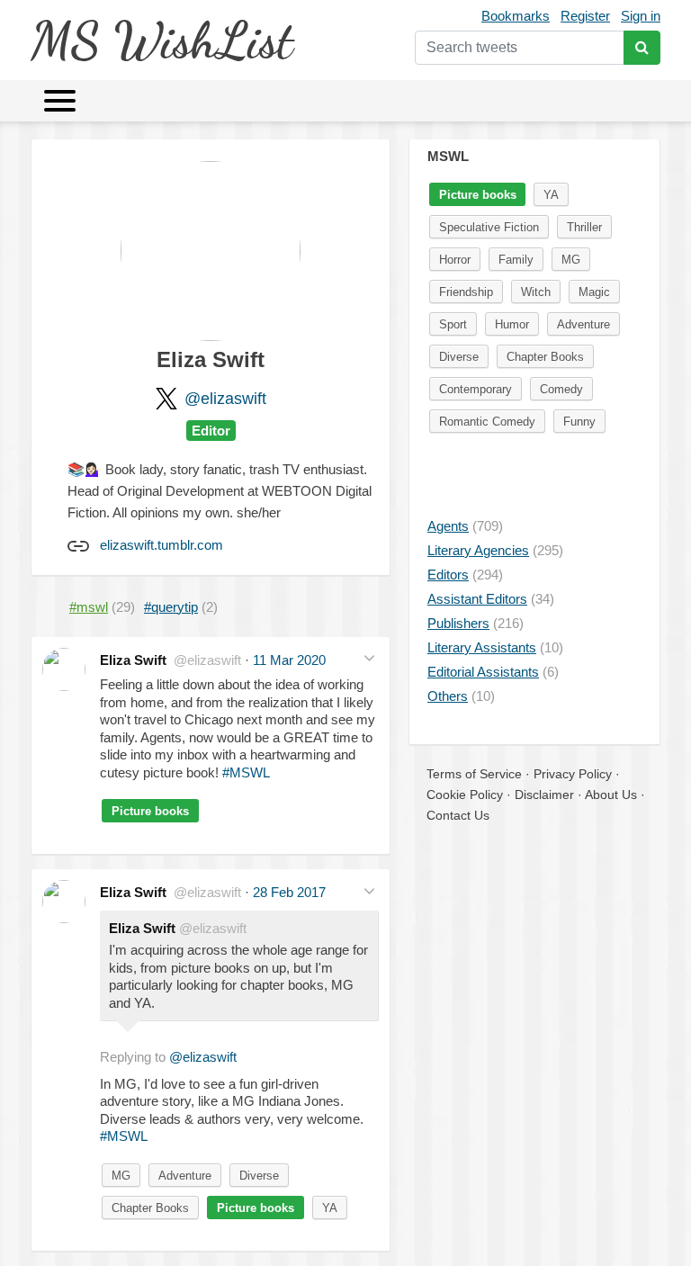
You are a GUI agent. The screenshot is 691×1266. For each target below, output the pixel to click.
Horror (455, 259)
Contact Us (457, 815)
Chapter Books (150, 1208)
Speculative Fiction (489, 227)
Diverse (259, 1175)
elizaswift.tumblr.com (161, 544)
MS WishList (161, 40)
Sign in (640, 15)
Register (585, 15)
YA (329, 1208)
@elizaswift (225, 399)
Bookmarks (515, 15)
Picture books (150, 811)
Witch (536, 292)
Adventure (184, 1175)
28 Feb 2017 (289, 892)
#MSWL (246, 772)
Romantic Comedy (487, 421)
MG (121, 1175)
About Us (611, 794)
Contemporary (475, 389)
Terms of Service (474, 774)
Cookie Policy (464, 794)
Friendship (466, 292)
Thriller (584, 227)
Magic (594, 292)
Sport (453, 324)
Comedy (561, 389)
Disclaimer (544, 794)
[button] (369, 658)
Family (516, 259)
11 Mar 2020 (289, 660)
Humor (512, 324)
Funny (579, 421)
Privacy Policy (573, 774)
